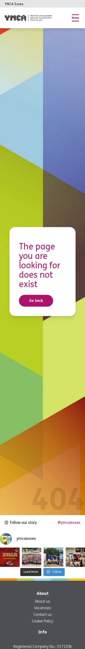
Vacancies (42, 608)
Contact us (43, 614)
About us (42, 601)
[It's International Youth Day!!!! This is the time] (10, 557)
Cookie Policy (42, 621)
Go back (36, 300)
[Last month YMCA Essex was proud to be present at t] (32, 557)
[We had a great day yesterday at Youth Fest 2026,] (53, 557)
